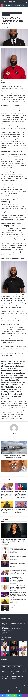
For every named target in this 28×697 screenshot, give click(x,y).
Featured (12, 671)
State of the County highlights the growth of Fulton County (21, 511)
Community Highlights (17, 13)
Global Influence (13, 673)
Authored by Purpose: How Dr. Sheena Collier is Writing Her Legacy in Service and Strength (13, 541)
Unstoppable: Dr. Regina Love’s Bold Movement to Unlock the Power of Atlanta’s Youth (17, 587)
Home (3, 10)
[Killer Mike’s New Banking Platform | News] (7, 504)
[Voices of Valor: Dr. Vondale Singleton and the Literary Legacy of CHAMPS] (5, 550)
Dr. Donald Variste (14, 606)
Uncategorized (13, 678)
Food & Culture (5, 673)
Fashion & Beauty (14, 668)
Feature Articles (5, 671)
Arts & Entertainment (6, 663)
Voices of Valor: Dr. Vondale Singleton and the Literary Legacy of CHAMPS (18, 549)
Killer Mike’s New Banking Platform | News (7, 510)
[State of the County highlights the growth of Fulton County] (21, 504)
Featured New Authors (20, 671)
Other (23, 676)
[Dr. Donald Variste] (5, 608)
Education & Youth (6, 15)
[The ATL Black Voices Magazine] (9, 2)
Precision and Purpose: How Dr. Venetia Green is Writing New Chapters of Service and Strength (17, 564)
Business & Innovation (11, 10)
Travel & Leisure (5, 678)
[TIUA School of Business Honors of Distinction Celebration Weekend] (14, 653)
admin (14, 434)
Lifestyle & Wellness (16, 676)
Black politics (14, 663)
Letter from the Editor (6, 676)
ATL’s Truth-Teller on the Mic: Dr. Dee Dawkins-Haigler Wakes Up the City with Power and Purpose (18, 594)
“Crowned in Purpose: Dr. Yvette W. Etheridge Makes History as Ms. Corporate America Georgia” (7, 494)
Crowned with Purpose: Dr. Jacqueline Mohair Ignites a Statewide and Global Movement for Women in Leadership (20, 494)
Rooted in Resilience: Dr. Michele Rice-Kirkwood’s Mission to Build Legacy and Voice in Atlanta (18, 556)
